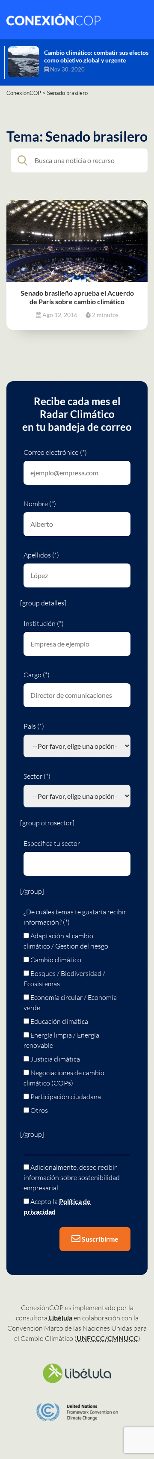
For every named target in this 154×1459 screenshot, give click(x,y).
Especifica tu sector (52, 843)
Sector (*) (37, 776)
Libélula (60, 1318)
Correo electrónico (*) (55, 452)
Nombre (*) (40, 503)
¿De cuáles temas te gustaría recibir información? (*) (75, 916)
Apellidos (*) (41, 555)
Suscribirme (99, 1239)
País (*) (34, 726)
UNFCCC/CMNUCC (107, 1338)
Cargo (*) (37, 674)
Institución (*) (44, 623)
